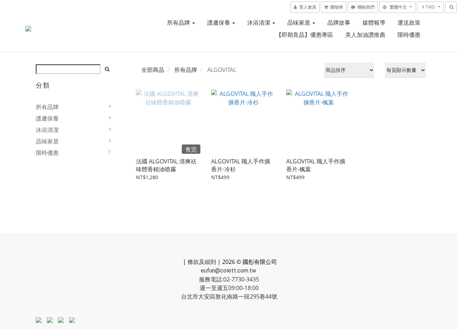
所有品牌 (179, 22)
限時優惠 (409, 35)
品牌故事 (338, 22)
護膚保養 (219, 22)
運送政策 (409, 22)
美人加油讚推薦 (365, 35)
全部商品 (152, 70)
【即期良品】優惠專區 (304, 35)
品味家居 (299, 22)
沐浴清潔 (259, 22)
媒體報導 (373, 22)
